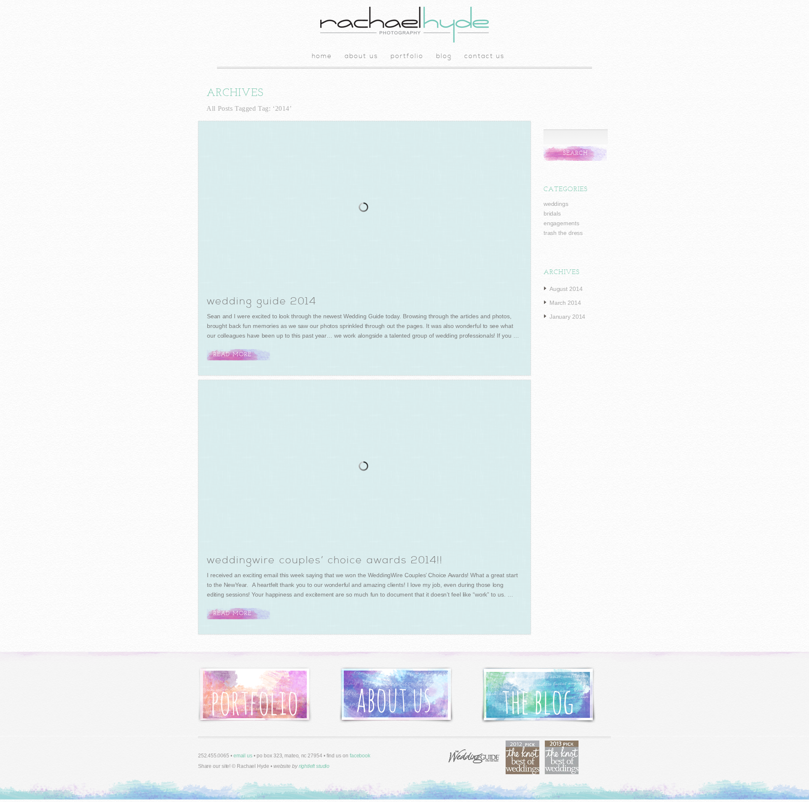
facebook (360, 756)
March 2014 (565, 302)
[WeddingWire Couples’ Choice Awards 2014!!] (365, 467)
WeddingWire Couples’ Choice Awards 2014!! (325, 560)
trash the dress (563, 232)
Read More (232, 355)
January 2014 (567, 316)
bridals (552, 213)
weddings (556, 203)
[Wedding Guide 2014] (365, 208)
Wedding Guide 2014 (261, 301)
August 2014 (565, 288)
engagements (561, 223)
